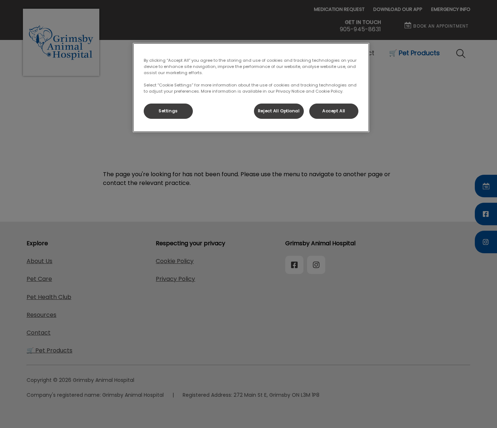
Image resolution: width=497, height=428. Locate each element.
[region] (251, 87)
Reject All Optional (279, 111)
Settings (168, 111)
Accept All (333, 111)
